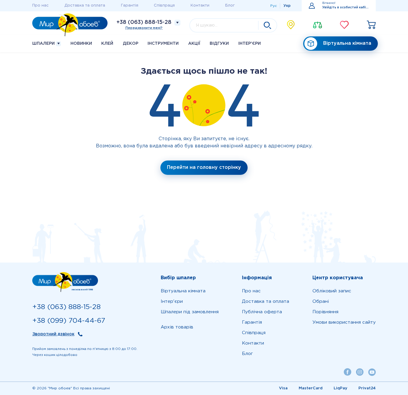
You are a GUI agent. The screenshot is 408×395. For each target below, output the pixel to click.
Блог (230, 5)
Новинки (81, 43)
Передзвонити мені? (143, 28)
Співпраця (164, 5)
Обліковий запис (331, 291)
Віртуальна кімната (347, 43)
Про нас (40, 5)
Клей (107, 43)
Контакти (200, 5)
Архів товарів (177, 327)
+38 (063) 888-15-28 (143, 22)
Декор (130, 43)
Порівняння (325, 312)
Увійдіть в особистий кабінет (345, 7)
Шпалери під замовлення (190, 312)
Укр (287, 5)
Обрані (320, 301)
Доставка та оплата (85, 5)
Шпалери (44, 43)
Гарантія (129, 5)
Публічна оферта (262, 312)
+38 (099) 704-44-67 (68, 321)
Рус (273, 5)
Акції (194, 43)
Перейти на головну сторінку (204, 167)
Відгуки (219, 43)
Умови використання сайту (344, 322)
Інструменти (163, 43)
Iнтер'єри (249, 43)
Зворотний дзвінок (53, 334)
